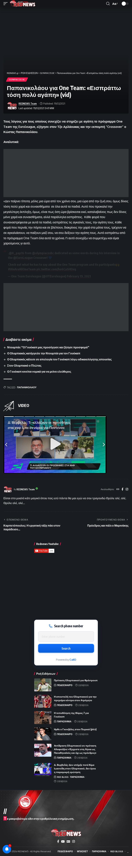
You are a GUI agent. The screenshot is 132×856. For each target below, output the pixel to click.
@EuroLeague (23, 257)
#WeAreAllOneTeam (22, 269)
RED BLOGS (62, 777)
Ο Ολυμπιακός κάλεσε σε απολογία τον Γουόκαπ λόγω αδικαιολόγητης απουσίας (59, 359)
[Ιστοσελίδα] (118, 489)
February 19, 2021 (79, 276)
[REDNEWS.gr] (22, 3)
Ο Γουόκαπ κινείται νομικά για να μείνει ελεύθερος (39, 371)
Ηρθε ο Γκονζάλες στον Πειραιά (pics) (75, 729)
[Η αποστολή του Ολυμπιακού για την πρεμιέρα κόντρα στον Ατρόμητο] (42, 701)
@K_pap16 (16, 253)
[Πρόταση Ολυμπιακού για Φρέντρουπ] (42, 684)
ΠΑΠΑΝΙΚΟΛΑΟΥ (26, 387)
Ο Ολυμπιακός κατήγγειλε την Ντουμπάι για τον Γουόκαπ (43, 353)
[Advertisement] (66, 173)
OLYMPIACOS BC (17, 80)
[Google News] (68, 841)
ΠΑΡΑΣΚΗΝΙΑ (64, 721)
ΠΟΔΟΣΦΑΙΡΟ (64, 685)
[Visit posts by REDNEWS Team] (12, 106)
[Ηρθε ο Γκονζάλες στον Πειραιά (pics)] (42, 733)
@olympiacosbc (43, 253)
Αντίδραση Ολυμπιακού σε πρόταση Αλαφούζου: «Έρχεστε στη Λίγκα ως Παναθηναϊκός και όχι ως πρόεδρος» (75, 749)
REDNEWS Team (28, 103)
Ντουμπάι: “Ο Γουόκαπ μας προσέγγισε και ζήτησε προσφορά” (48, 347)
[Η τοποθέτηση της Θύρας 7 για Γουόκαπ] (42, 717)
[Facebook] (122, 489)
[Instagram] (127, 489)
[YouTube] (62, 841)
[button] (6, 3)
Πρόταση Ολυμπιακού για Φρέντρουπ (76, 680)
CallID (72, 659)
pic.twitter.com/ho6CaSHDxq (56, 269)
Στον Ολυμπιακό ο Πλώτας (24, 365)
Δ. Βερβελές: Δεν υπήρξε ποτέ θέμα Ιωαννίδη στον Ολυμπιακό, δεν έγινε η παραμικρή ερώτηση (75, 768)
